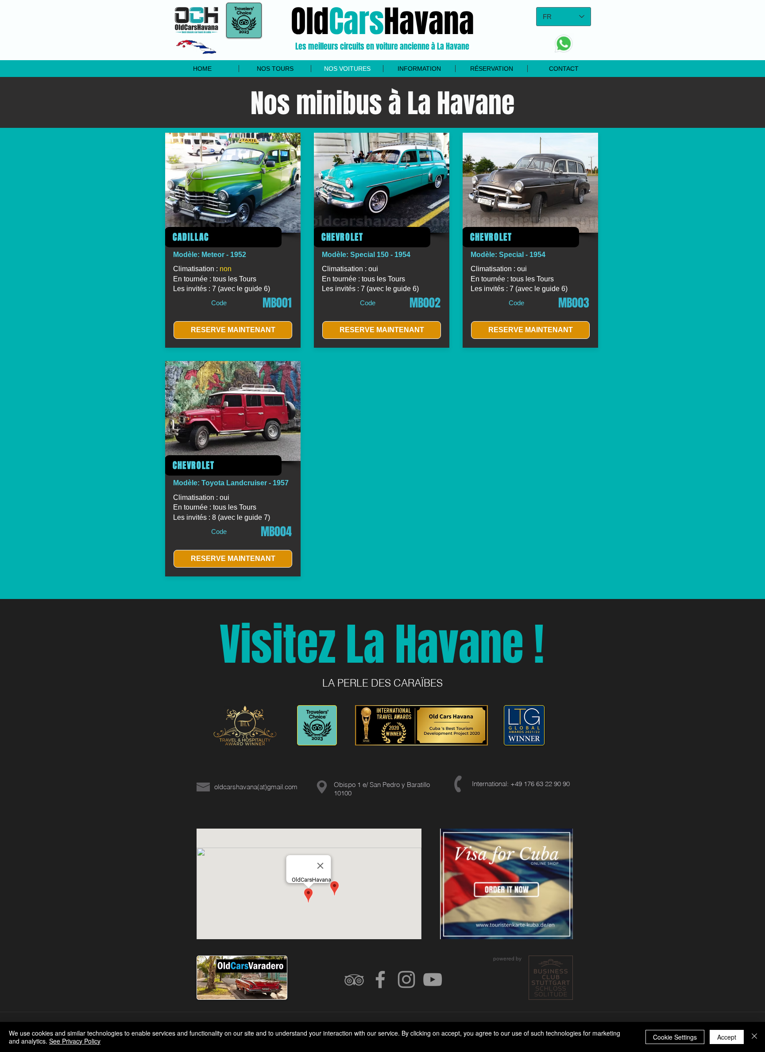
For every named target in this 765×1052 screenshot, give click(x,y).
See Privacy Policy (74, 1041)
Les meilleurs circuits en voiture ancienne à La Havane (382, 46)
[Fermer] (754, 1037)
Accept (726, 1037)
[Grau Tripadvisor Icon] (354, 979)
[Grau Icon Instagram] (406, 979)
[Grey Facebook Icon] (380, 979)
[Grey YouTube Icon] (432, 979)
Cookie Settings (675, 1037)
